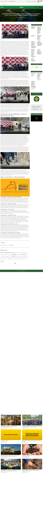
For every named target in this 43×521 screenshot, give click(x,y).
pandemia (15, 257)
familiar (23, 254)
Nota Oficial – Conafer (33, 36)
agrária (27, 252)
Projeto (27, 257)
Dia (20, 254)
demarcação (18, 254)
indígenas (13, 256)
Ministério (6, 257)
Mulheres (9, 257)
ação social (5, 254)
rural (9, 258)
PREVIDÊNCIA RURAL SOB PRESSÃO (33, 27)
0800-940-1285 (34, 1)
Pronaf (1, 258)
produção (24, 257)
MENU (3, 7)
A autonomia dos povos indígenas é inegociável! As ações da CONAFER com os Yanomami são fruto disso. (39, 30)
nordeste (12, 257)
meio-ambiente (2, 257)
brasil (9, 254)
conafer (14, 254)
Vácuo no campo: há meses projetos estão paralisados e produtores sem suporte (39, 51)
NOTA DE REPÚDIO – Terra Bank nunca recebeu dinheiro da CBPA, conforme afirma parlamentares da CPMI (33, 53)
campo (11, 254)
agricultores (3, 252)
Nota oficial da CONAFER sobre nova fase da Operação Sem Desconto (39, 37)
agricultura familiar (16, 252)
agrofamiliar (25, 252)
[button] (1, 245)
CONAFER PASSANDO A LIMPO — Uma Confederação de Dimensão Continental (39, 43)
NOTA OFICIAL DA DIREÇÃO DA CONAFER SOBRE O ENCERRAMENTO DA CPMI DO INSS (9, 426)
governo (27, 254)
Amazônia (1, 254)
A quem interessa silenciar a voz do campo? (33, 59)
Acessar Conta (5, 4)
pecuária (18, 257)
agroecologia (21, 252)
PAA (13, 257)
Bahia (7, 254)
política (21, 257)
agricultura (10, 252)
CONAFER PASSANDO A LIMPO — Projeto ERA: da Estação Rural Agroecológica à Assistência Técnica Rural (33, 44)
